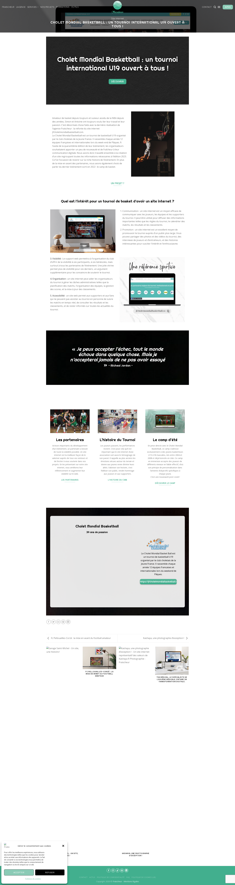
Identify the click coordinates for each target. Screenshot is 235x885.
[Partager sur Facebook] (48, 622)
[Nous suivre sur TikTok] (117, 870)
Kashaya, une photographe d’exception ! (164, 638)
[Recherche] (215, 7)
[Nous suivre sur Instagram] (113, 870)
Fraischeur (8, 7)
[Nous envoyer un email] (122, 870)
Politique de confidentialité (111, 877)
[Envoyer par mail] (58, 622)
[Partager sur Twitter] (53, 622)
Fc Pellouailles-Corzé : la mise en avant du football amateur (80, 638)
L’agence (20, 7)
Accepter (18, 872)
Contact (207, 7)
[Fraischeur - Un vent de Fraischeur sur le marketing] (117, 7)
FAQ (128, 877)
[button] (63, 845)
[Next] (188, 756)
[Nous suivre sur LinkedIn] (126, 870)
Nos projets (47, 7)
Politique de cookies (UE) (144, 877)
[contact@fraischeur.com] (219, 7)
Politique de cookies (33, 879)
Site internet (117, 18)
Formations (62, 7)
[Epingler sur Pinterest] (63, 622)
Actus (92, 877)
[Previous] (47, 756)
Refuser (49, 872)
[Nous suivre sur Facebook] (109, 870)
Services (32, 7)
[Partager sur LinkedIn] (68, 622)
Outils (75, 7)
